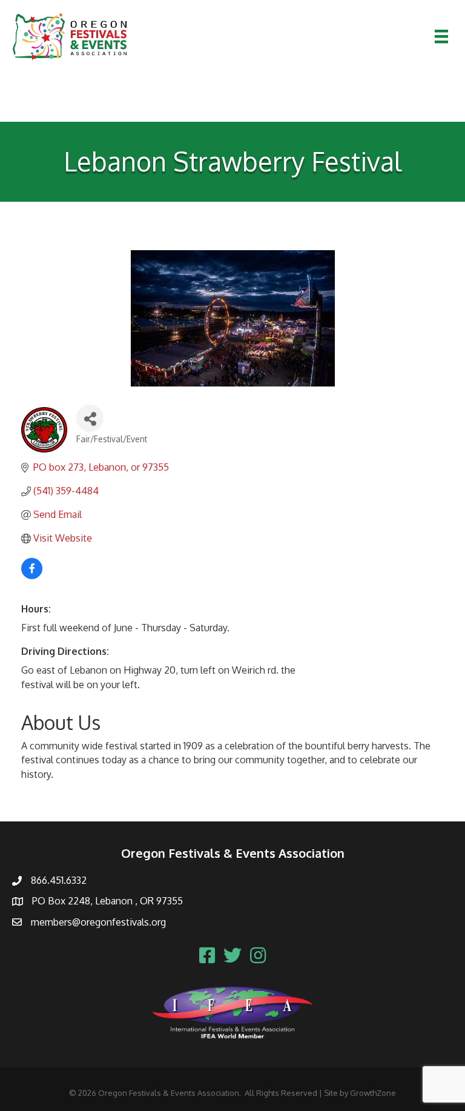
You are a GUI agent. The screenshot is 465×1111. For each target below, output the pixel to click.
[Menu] (441, 36)
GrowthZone (373, 1093)
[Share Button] (90, 418)
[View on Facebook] (31, 575)
